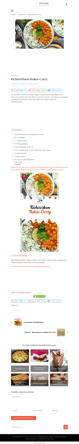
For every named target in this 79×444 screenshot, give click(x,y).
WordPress (42, 439)
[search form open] (66, 4)
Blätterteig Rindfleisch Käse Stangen (20, 383)
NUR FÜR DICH (15, 75)
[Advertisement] (39, 62)
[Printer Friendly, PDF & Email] (39, 296)
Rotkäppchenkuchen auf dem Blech (39, 368)
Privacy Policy (49, 439)
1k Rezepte (44, 3)
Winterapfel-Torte (59, 369)
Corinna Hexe (14, 84)
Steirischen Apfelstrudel (39, 383)
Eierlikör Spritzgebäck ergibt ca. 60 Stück (59, 383)
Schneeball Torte (20, 369)
